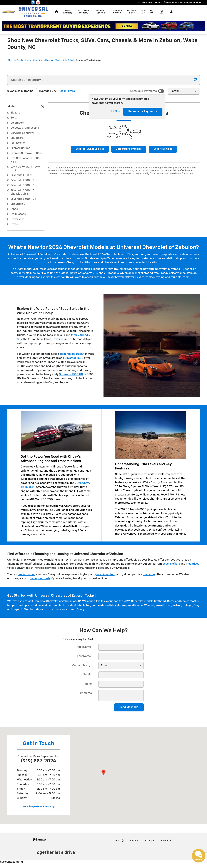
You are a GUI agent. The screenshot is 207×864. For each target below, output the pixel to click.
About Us (143, 12)
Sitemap (164, 840)
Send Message (128, 707)
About (133, 840)
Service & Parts (132, 12)
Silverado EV (45, 91)
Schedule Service (117, 12)
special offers (171, 564)
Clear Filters (67, 91)
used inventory (105, 574)
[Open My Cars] (170, 11)
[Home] (9, 12)
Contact (118, 840)
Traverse (57, 339)
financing (149, 574)
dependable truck (71, 354)
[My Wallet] (161, 12)
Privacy (148, 840)
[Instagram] (38, 2)
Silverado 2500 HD (71, 374)
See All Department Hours (36, 806)
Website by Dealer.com (39, 839)
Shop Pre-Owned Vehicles (89, 149)
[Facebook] (33, 2)
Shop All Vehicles (163, 149)
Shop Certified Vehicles (129, 149)
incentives (192, 564)
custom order (26, 574)
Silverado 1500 (74, 358)
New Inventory (67, 12)
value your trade (40, 578)
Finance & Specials (101, 12)
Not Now (115, 111)
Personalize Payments (142, 111)
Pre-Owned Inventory (83, 12)
